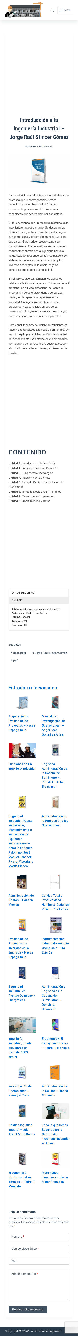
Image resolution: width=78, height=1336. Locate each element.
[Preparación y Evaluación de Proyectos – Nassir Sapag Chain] (22, 702)
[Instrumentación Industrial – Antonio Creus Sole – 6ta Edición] (55, 925)
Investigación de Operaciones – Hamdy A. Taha (20, 1091)
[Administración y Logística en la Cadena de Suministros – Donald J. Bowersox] (55, 973)
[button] (39, 593)
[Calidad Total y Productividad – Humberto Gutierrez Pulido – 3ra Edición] (55, 882)
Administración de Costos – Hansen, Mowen (21, 900)
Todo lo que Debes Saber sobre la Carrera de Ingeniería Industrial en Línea (55, 1134)
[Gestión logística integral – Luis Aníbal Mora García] (22, 1111)
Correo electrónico (25, 1248)
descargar (18, 652)
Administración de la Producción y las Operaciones (55, 820)
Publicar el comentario (27, 1309)
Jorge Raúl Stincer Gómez (49, 652)
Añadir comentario (24, 1274)
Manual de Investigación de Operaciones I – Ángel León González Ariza (53, 725)
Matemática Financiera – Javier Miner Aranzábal (55, 1177)
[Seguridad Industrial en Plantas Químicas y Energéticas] (22, 973)
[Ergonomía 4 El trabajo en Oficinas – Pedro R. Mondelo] (55, 1025)
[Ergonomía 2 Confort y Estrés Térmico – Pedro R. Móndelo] (22, 1159)
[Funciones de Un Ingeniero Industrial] (22, 750)
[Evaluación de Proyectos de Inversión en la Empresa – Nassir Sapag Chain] (22, 925)
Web (14, 1260)
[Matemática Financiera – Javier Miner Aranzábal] (55, 1159)
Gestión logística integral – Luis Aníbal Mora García (22, 1129)
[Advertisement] (39, 399)
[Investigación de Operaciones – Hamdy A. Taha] (22, 1072)
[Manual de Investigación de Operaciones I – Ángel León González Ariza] (55, 702)
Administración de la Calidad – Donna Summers (55, 1091)
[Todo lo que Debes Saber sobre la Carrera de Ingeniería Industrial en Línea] (55, 1111)
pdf (14, 660)
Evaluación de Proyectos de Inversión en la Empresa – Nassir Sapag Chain (21, 948)
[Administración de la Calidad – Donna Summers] (55, 1072)
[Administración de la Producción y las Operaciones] (55, 802)
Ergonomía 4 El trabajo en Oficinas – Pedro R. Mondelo (55, 1043)
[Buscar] (52, 10)
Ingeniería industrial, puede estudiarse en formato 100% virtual (20, 1048)
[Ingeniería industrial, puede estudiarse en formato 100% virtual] (22, 1025)
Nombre (17, 1236)
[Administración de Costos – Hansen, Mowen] (22, 882)
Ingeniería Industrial (38, 146)
